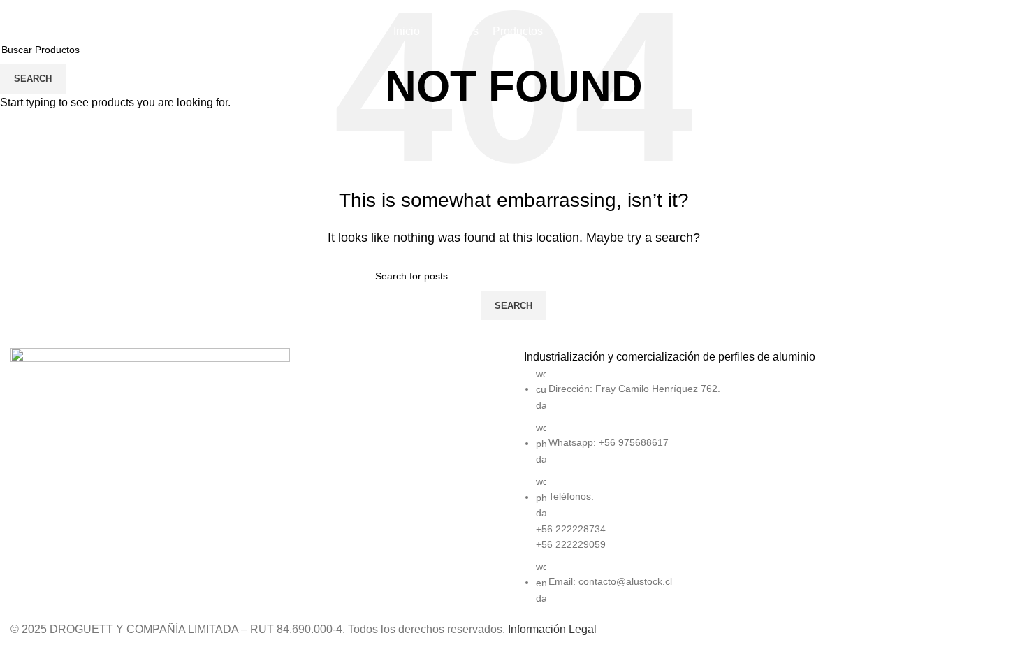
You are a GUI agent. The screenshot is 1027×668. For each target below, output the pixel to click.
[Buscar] (984, 31)
